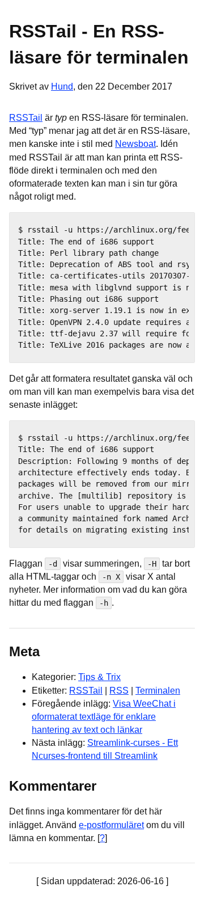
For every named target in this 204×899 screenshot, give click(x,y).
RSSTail (25, 118)
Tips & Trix (99, 677)
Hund (62, 86)
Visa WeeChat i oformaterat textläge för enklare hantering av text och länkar (104, 717)
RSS (119, 690)
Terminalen (157, 690)
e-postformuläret (111, 825)
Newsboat (135, 144)
